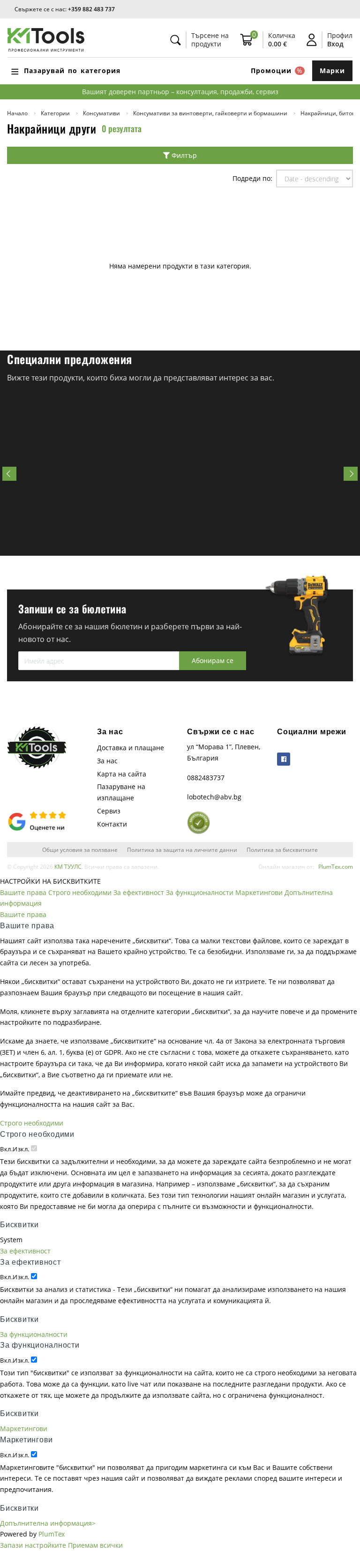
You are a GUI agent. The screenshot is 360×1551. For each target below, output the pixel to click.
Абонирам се (212, 660)
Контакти (112, 824)
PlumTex (51, 1533)
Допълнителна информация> (48, 1523)
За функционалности (199, 892)
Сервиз (108, 810)
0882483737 (206, 777)
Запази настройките (33, 1545)
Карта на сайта (121, 773)
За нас (107, 760)
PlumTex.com (335, 866)
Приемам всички (95, 1545)
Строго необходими (80, 892)
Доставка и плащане (130, 747)
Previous (9, 474)
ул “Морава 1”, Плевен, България (223, 752)
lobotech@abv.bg (214, 796)
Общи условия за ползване (80, 849)
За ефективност (138, 892)
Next (351, 474)
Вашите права (23, 892)
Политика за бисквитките (282, 849)
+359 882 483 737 (91, 9)
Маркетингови (259, 892)
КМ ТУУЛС (68, 866)
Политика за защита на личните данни (182, 849)
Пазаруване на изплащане (121, 792)
